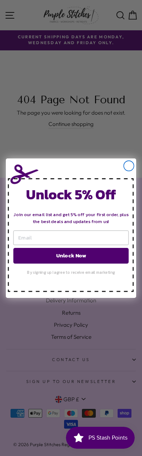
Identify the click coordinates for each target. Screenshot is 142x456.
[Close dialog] (129, 166)
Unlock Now (71, 255)
